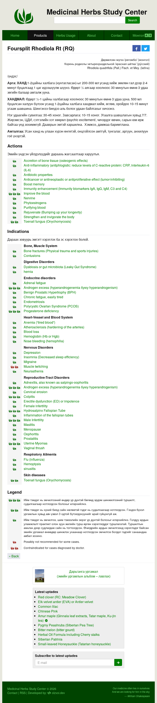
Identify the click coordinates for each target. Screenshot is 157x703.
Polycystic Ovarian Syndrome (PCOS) (51, 306)
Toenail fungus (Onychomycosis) (47, 221)
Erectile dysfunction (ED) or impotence (51, 401)
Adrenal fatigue (35, 282)
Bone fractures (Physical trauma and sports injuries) (61, 250)
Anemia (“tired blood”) (39, 322)
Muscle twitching (36, 366)
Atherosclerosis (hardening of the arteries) (54, 327)
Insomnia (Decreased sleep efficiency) (51, 357)
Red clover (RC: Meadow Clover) (62, 597)
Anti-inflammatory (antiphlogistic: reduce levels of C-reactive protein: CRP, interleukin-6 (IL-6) (86, 167)
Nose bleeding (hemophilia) (44, 341)
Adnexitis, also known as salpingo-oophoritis (56, 382)
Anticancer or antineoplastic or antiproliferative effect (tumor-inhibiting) (74, 179)
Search (132, 20)
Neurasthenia (33, 371)
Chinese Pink (48, 611)
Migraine (30, 361)
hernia (28, 271)
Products (40, 35)
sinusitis (30, 468)
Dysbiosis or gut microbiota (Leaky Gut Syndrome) (60, 266)
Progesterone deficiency (41, 310)
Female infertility (36, 406)
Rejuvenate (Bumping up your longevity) (53, 212)
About (91, 35)
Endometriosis (34, 301)
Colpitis (29, 396)
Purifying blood (35, 207)
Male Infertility (34, 419)
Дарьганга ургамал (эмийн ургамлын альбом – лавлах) (83, 573)
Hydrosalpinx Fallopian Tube (44, 410)
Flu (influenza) (34, 459)
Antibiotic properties (38, 174)
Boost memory (34, 184)
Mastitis (29, 424)
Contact (116, 35)
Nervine (29, 198)
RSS (23, 693)
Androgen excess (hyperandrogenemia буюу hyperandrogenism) (71, 287)
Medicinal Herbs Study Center (97, 11)
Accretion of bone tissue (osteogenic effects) (56, 160)
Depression (32, 352)
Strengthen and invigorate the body (49, 216)
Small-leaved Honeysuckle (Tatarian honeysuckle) (74, 644)
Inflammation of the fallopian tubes (48, 415)
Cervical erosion (35, 391)
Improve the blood (37, 193)
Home (15, 35)
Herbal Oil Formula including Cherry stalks (69, 634)
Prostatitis (31, 438)
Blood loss (31, 331)
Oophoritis (31, 434)
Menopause (32, 429)
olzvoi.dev (58, 693)
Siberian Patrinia (50, 639)
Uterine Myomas (35, 443)
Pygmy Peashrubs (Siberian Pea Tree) (66, 625)
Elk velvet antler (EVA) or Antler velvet (65, 601)
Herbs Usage (65, 35)
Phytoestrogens (35, 202)
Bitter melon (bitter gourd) (56, 629)
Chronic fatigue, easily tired (43, 297)
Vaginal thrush (34, 448)
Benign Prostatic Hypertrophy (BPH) (50, 292)
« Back (14, 556)
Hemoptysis (32, 463)
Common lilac (48, 606)
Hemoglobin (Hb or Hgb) (41, 336)
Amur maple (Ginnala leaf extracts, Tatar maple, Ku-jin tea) (77, 618)
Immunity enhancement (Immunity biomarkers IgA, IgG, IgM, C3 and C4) (75, 188)
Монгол (139, 35)
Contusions (32, 255)
